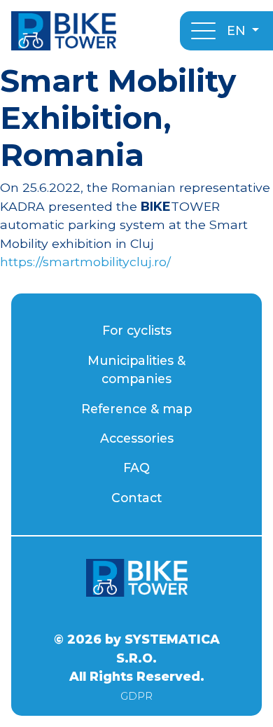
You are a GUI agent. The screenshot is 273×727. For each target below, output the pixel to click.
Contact (136, 497)
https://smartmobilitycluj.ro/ (85, 261)
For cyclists (137, 330)
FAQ (136, 467)
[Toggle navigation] (203, 30)
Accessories (137, 438)
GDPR (136, 695)
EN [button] (238, 30)
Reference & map (136, 408)
